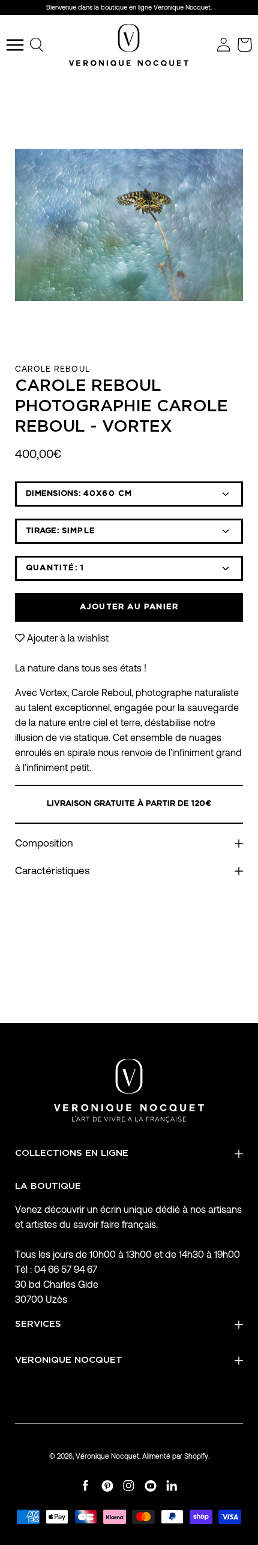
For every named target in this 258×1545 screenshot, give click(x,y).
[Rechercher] (37, 45)
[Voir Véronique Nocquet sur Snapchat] (172, 1486)
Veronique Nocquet (68, 1360)
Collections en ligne (71, 1153)
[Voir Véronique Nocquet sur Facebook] (86, 1486)
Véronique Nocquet (107, 1456)
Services (38, 1324)
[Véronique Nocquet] (129, 45)
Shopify (196, 1456)
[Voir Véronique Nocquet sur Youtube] (151, 1486)
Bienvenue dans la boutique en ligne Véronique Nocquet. (129, 7)
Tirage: (60, 531)
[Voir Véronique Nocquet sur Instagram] (129, 1486)
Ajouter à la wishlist (68, 638)
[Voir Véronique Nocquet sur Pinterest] (107, 1486)
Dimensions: (79, 494)
